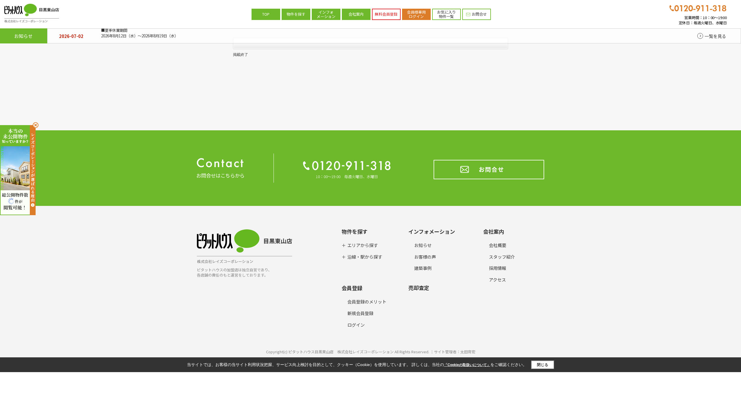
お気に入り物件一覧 (446, 14)
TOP (265, 14)
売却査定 (418, 287)
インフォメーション (326, 14)
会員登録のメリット (366, 302)
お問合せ (479, 14)
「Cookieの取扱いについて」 (467, 365)
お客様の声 (425, 257)
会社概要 (497, 245)
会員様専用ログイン (416, 14)
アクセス (497, 280)
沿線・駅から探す (364, 257)
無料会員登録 (386, 14)
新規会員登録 (360, 313)
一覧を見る (715, 36)
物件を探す (296, 14)
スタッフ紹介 (502, 257)
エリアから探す (362, 245)
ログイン (356, 325)
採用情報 (497, 268)
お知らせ (423, 245)
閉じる (542, 365)
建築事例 (423, 268)
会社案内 (356, 14)
